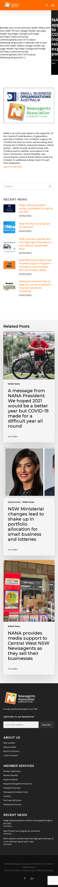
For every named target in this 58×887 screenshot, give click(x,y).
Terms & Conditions (12, 870)
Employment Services (12, 804)
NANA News (14, 383)
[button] (53, 5)
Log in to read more (12, 166)
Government (14, 502)
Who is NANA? (9, 743)
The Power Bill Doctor (12, 800)
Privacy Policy (29, 870)
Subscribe (46, 725)
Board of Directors (11, 751)
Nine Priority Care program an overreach (21, 831)
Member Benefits (10, 775)
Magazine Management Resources (17, 783)
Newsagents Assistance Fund (15, 792)
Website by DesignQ (45, 870)
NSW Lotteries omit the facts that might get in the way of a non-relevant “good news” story (28, 840)
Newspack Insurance (12, 788)
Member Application (12, 771)
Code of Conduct (10, 755)
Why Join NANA (9, 747)
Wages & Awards (10, 779)
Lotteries (7, 796)
